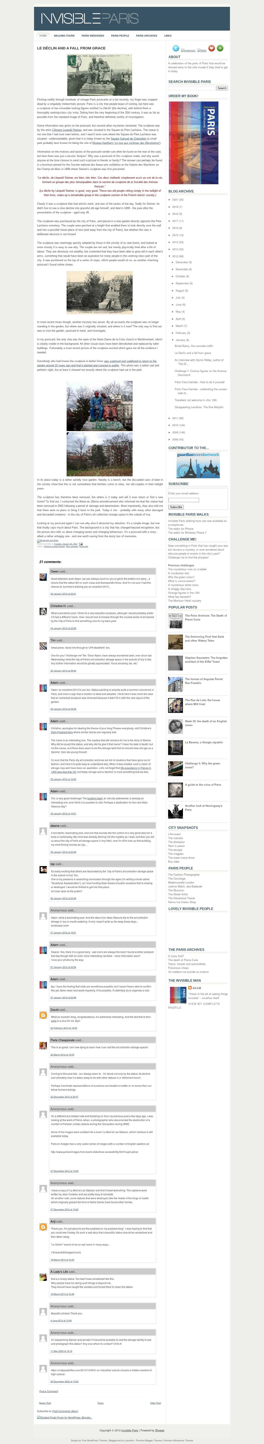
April (179, 319)
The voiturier (175, 838)
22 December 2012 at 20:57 (64, 1096)
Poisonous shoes (178, 968)
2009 (175, 432)
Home (43, 35)
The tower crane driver (181, 857)
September (183, 283)
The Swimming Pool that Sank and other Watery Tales (204, 638)
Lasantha (129, 1440)
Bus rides (173, 861)
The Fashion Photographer (184, 874)
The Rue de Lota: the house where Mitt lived (202, 702)
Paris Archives (146, 35)
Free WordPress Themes (94, 1440)
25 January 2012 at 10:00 (63, 779)
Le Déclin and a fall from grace (71, 48)
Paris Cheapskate (63, 1040)
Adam (55, 682)
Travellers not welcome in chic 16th (196, 400)
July (179, 297)
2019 (175, 207)
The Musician (176, 890)
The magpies (176, 854)
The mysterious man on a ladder (187, 569)
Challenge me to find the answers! (188, 557)
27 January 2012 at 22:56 (63, 967)
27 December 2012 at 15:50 (64, 1171)
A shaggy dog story (179, 589)
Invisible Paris (129, 1430)
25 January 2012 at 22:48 (63, 851)
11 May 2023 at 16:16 (61, 1351)
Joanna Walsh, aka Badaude (185, 886)
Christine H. (58, 606)
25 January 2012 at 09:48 (63, 708)
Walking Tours (64, 35)
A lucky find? (176, 956)
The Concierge (176, 878)
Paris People (120, 35)
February (181, 333)
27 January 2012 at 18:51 (63, 932)
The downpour (176, 842)
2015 (175, 235)
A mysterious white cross (183, 585)
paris (54, 1020)
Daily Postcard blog (62, 732)
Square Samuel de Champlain (128, 138)
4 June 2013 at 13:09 (61, 1320)
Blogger (159, 1430)
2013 (175, 249)
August (180, 290)
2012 (175, 256)
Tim (53, 640)
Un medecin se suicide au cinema (188, 972)
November (182, 269)
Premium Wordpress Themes (178, 1440)
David (54, 1009)
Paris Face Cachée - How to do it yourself (200, 382)
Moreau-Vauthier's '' (126, 143)
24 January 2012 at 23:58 (63, 628)
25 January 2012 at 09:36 (63, 670)
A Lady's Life (59, 1271)
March (180, 326)
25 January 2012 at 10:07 (63, 813)
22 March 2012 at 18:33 (62, 1054)
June (179, 304)
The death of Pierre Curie (183, 960)
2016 (175, 228)
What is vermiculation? (181, 581)
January (181, 340)
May (179, 311)
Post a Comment (48, 1391)
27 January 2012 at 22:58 (63, 997)
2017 (175, 221)
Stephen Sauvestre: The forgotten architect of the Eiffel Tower (206, 659)
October (181, 276)
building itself (94, 798)
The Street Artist (178, 894)
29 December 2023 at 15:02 (64, 1381)
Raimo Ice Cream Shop (182, 902)
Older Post (155, 1403)
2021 (175, 199)
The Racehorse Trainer (181, 898)
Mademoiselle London (181, 882)
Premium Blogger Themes (149, 1440)
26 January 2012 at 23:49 (63, 898)
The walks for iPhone (180, 529)
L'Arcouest (174, 834)
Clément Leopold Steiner (66, 129)
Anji (53, 1221)
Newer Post (45, 1403)
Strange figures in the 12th (184, 593)
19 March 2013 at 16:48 (62, 1294)
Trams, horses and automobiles (187, 964)
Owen (55, 571)
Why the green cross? (181, 577)
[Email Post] (80, 544)
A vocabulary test (178, 573)
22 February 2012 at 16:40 (64, 1027)
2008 (175, 439)
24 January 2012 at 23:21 (63, 593)
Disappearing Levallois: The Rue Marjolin (199, 407)
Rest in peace (176, 846)
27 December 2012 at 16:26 (64, 1209)
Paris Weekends (93, 35)
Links (168, 35)
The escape (175, 850)
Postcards (83, 546)
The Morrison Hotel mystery (184, 600)
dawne (55, 825)
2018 (175, 214)
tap (53, 864)
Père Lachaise (72, 546)
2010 (175, 425)
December (182, 262)
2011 (175, 418)
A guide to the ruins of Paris (203, 785)
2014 (175, 242)
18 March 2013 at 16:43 (62, 1259)
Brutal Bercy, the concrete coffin (194, 346)
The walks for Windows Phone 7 (187, 532)
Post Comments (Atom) (65, 1411)
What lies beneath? (179, 597)
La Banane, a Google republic (204, 742)
